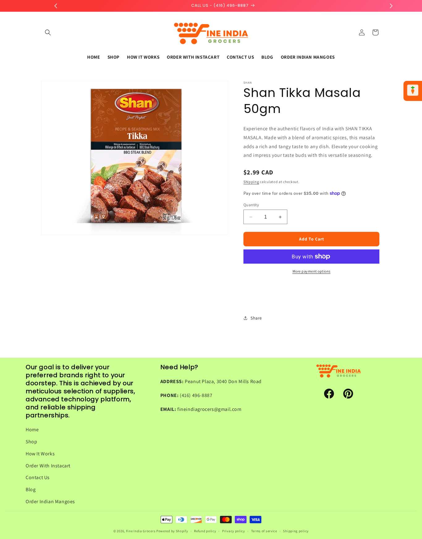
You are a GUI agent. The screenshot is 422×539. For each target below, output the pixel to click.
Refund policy (205, 531)
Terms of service (264, 531)
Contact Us (38, 477)
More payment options (312, 271)
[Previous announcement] (55, 6)
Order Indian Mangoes (50, 501)
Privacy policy (233, 531)
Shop (31, 441)
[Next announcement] (391, 6)
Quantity (251, 204)
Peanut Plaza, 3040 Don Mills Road (223, 381)
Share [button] (256, 318)
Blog (31, 489)
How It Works (40, 453)
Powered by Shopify (172, 531)
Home (32, 429)
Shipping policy (296, 531)
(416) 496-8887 (196, 395)
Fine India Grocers (141, 531)
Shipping (251, 181)
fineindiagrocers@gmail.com (209, 409)
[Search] (48, 32)
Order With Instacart (48, 465)
